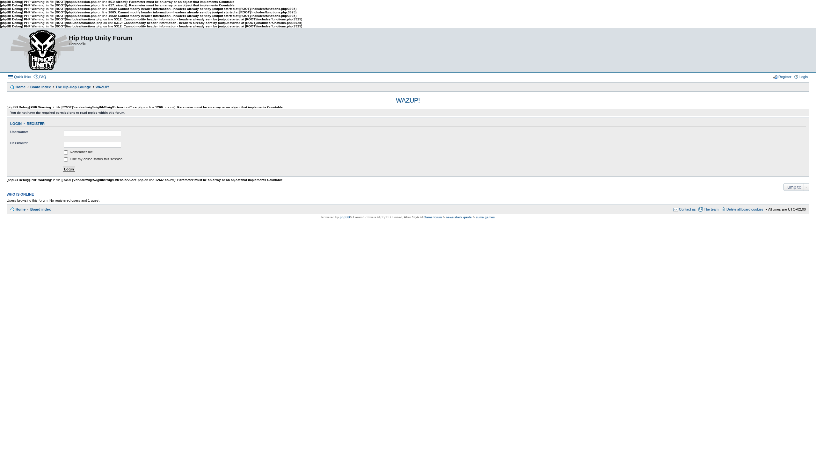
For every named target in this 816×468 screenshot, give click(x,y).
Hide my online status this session (95, 159)
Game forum (433, 217)
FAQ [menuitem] (42, 77)
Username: (19, 132)
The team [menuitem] (711, 209)
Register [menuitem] (784, 77)
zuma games (485, 217)
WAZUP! (102, 87)
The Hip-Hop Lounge (73, 87)
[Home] (37, 50)
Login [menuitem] (803, 77)
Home (21, 87)
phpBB (345, 217)
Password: (19, 143)
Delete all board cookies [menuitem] (744, 209)
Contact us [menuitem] (687, 209)
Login (16, 124)
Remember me (81, 152)
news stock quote (459, 217)
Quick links (22, 77)
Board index (40, 87)
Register (36, 124)
